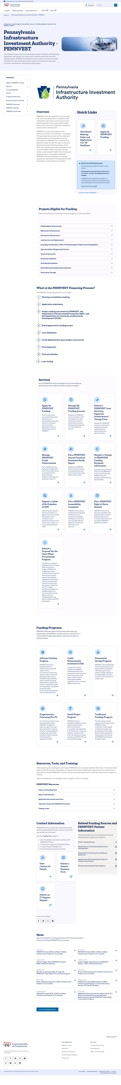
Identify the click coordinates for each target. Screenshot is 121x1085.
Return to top (111, 1037)
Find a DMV (65, 1048)
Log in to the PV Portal (89, 186)
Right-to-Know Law (97, 1051)
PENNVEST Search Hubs (13, 111)
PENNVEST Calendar (12, 108)
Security (113, 1071)
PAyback (64, 1058)
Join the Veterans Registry (69, 1055)
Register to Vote (67, 1045)
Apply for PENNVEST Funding (15, 83)
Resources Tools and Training (15, 100)
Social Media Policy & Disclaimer (108, 1073)
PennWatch (94, 1048)
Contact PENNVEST (12, 90)
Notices (8, 93)
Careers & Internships (97, 1045)
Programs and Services (13, 96)
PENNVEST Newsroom (13, 104)
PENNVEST (10, 77)
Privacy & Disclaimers (92, 1071)
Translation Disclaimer (104, 1071)
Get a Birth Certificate (68, 1051)
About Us (9, 86)
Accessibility (81, 1071)
